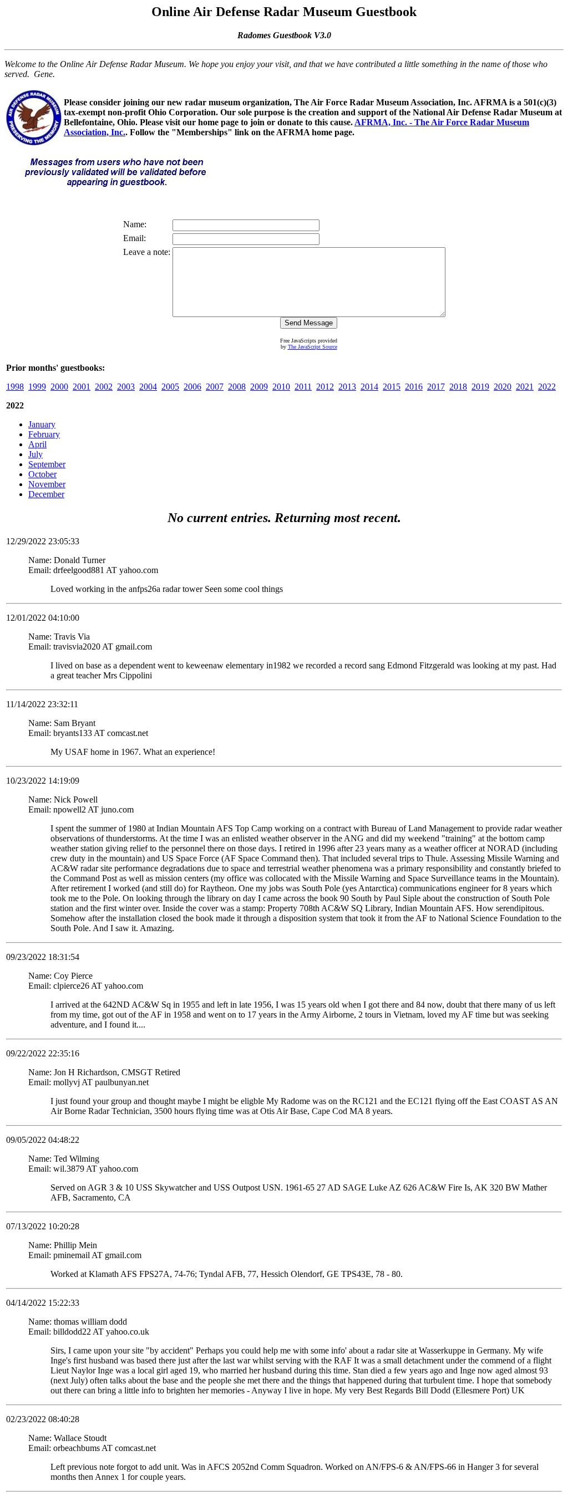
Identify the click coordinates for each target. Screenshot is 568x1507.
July (35, 454)
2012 (325, 386)
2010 (281, 386)
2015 (391, 386)
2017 (436, 386)
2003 (126, 386)
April (37, 444)
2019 (480, 386)
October (42, 474)
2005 (170, 386)
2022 (547, 386)
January (41, 424)
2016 (414, 386)
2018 (458, 386)
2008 (237, 386)
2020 (502, 386)
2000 (59, 386)
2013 (347, 386)
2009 (259, 386)
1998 (15, 386)
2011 (303, 386)
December (46, 494)
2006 (192, 386)
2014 (369, 386)
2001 (81, 386)
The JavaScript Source (312, 347)
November (46, 484)
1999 (37, 386)
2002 (104, 386)
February (44, 434)
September (46, 464)
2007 (215, 386)
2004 (148, 386)
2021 (525, 386)
